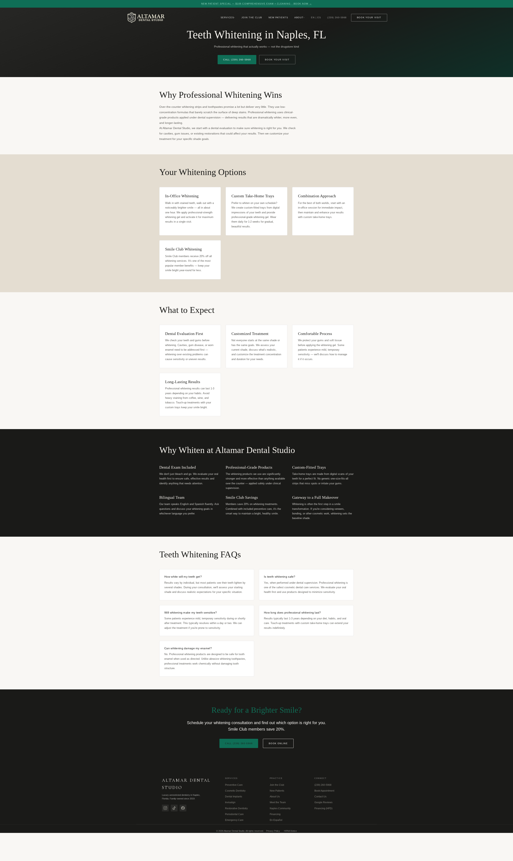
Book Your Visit (369, 17)
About (299, 17)
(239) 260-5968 (337, 17)
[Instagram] (165, 808)
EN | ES (316, 17)
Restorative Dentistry (236, 808)
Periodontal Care (234, 814)
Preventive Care (234, 785)
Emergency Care (234, 820)
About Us (275, 796)
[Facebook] (183, 808)
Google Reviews (323, 802)
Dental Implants (233, 796)
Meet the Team (278, 802)
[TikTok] (174, 808)
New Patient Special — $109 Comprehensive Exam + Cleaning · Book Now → (256, 3)
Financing (275, 814)
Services (227, 17)
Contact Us (320, 796)
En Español (276, 820)
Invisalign (230, 802)
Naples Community (280, 808)
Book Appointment (324, 790)
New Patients (278, 17)
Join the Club (251, 17)
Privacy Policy (273, 831)
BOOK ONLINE (278, 743)
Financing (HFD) (323, 808)
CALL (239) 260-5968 (237, 59)
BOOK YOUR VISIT (277, 59)
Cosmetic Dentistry (235, 790)
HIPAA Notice (290, 831)
